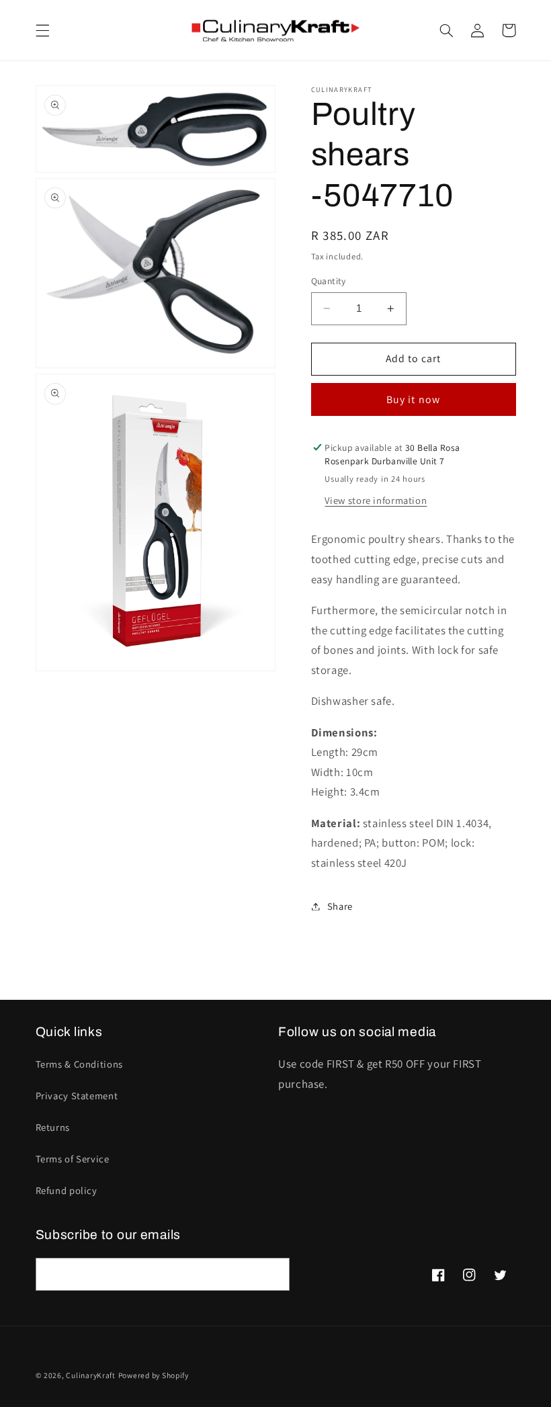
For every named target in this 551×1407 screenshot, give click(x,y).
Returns (53, 1127)
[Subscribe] (272, 1274)
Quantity (328, 281)
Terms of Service (73, 1158)
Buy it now (413, 399)
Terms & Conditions (79, 1064)
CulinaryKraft (91, 1375)
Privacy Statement (77, 1095)
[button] (42, 30)
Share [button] (340, 906)
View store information (376, 500)
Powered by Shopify (153, 1375)
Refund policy (66, 1190)
